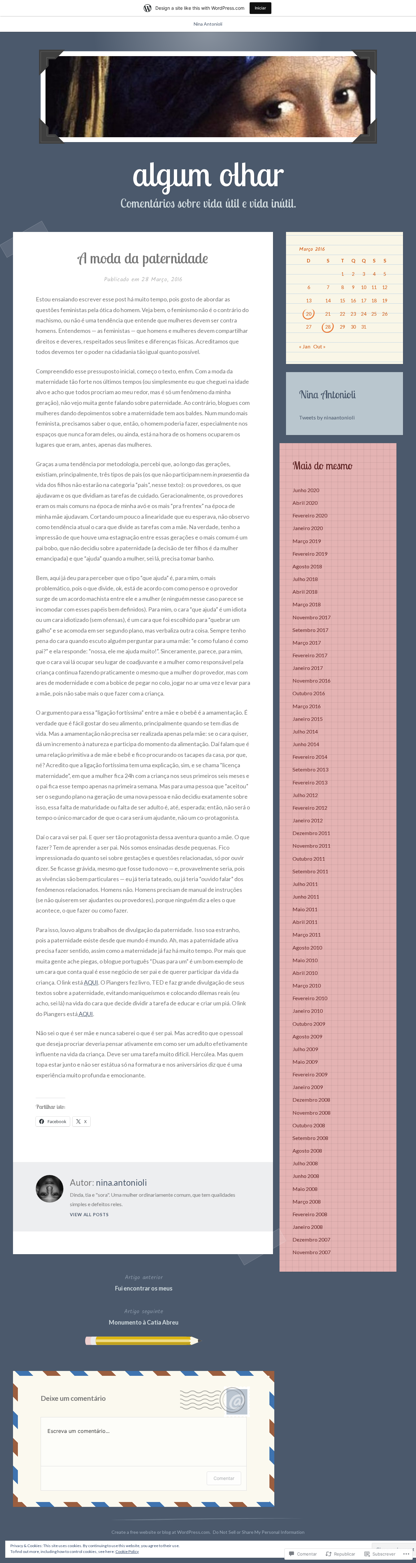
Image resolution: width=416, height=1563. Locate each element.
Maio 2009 (305, 1062)
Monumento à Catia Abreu (143, 1316)
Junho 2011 (305, 896)
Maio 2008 (305, 1189)
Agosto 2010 (307, 947)
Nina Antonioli (208, 24)
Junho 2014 (305, 744)
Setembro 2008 (310, 1138)
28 (328, 327)
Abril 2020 (305, 503)
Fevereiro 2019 (309, 554)
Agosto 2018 (307, 566)
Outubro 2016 (308, 693)
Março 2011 (306, 934)
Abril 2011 (305, 922)
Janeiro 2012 (307, 820)
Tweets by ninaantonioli (327, 417)
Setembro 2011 (310, 871)
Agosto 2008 (307, 1150)
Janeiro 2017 (307, 668)
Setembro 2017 (310, 630)
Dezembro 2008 (311, 1100)
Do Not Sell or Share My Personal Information (259, 1532)
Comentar (224, 1478)
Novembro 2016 (311, 680)
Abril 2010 (305, 973)
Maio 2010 (305, 960)
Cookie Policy (127, 1551)
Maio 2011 (305, 909)
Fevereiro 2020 (309, 515)
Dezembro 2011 (311, 833)
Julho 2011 (305, 884)
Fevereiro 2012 (309, 808)
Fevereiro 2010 (309, 998)
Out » (319, 346)
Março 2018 (306, 604)
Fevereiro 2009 (309, 1074)
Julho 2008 (305, 1163)
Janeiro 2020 (307, 528)
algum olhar (208, 173)
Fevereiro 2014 (309, 757)
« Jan (304, 346)
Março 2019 (306, 541)
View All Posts (89, 1214)
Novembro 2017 (311, 617)
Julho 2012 (305, 795)
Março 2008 (306, 1201)
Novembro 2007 (311, 1252)
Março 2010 (306, 985)
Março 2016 (306, 706)
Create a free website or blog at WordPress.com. (161, 1532)
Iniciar (260, 8)
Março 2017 (306, 642)
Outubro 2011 (308, 858)
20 (308, 314)
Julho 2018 (305, 579)
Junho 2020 (305, 490)
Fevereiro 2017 (309, 655)
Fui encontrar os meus (144, 1282)
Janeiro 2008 (307, 1227)
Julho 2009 (305, 1049)
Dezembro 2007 (311, 1239)
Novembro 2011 (311, 845)
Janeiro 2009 (307, 1087)
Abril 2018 (305, 591)
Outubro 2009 (308, 1024)
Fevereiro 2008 (309, 1214)
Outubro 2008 (308, 1125)
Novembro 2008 (311, 1112)
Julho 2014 (305, 731)
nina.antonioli (121, 1182)
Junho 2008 (305, 1176)
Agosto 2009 (307, 1036)
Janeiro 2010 (307, 1011)
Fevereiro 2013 (309, 782)
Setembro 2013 (310, 769)
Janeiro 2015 (307, 719)
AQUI (91, 982)
